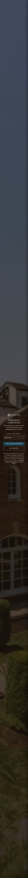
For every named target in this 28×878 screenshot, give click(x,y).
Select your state (14, 433)
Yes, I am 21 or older (14, 443)
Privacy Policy (14, 461)
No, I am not (14, 448)
